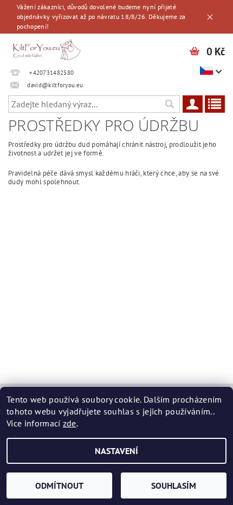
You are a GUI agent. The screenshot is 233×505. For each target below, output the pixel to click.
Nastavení (116, 450)
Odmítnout (59, 485)
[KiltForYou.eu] (46, 48)
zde (69, 423)
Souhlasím (173, 485)
